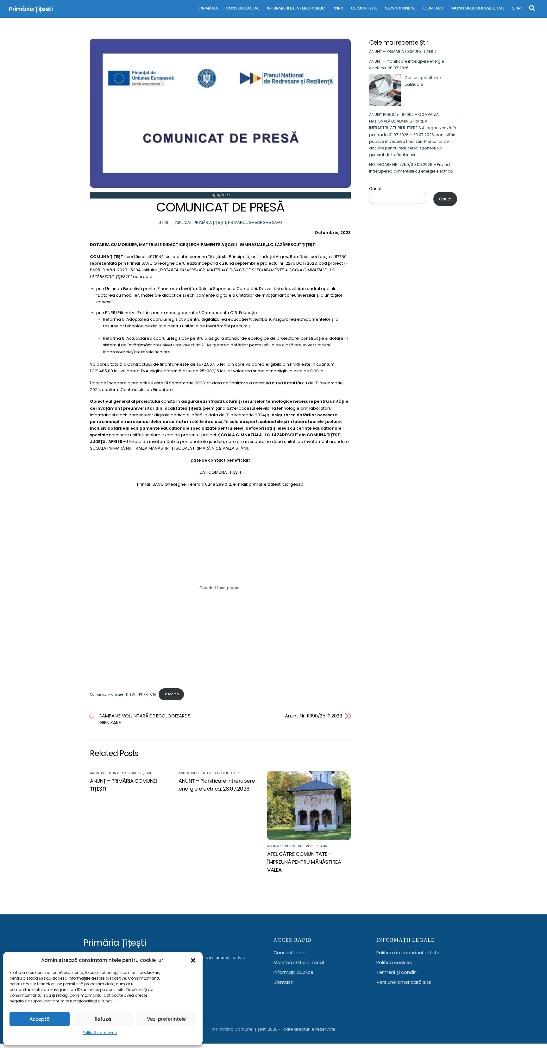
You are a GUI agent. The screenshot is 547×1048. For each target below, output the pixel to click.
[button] (193, 960)
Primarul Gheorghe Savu (255, 222)
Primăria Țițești (209, 222)
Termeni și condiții (397, 972)
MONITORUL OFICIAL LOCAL (477, 8)
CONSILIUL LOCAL (242, 8)
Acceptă (39, 1019)
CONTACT (433, 8)
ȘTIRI (517, 8)
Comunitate (364, 8)
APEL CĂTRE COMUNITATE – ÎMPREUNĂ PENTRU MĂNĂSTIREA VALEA (304, 862)
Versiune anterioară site (403, 982)
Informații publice (293, 972)
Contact (283, 982)
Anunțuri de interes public (115, 773)
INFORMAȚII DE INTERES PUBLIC (296, 8)
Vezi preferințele (166, 1019)
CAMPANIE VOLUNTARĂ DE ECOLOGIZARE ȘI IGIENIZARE (145, 719)
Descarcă (171, 694)
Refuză (103, 1019)
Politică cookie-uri (100, 1032)
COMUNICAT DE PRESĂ (220, 207)
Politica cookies (394, 962)
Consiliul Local (289, 953)
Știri (163, 222)
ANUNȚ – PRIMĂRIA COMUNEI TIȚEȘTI (402, 51)
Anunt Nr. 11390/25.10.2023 (313, 716)
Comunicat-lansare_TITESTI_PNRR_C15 (123, 694)
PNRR (338, 8)
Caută (375, 188)
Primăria (208, 8)
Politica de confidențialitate (407, 953)
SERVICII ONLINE (400, 8)
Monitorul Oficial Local (299, 962)
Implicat (183, 222)
